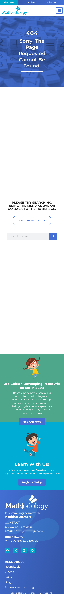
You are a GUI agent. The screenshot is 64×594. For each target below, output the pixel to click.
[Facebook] (7, 550)
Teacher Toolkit (52, 2)
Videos (9, 571)
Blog (8, 582)
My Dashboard (29, 2)
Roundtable (13, 566)
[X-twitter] (15, 550)
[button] (59, 10)
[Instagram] (32, 550)
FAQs (8, 577)
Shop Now (9, 2)
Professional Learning (19, 587)
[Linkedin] (24, 550)
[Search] (53, 236)
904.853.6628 (24, 527)
